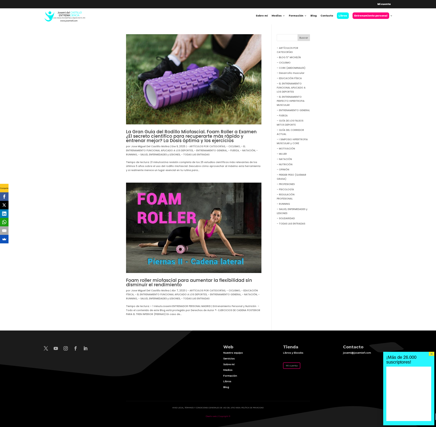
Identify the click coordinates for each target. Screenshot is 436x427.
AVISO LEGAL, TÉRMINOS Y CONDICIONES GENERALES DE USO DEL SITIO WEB (206, 408)
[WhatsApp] (4, 222)
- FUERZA (233, 150)
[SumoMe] (4, 239)
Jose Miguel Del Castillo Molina (150, 146)
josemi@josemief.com (357, 352)
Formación (296, 15)
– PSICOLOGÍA (285, 189)
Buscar (303, 37)
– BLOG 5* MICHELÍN (289, 57)
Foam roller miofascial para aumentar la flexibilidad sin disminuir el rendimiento (189, 282)
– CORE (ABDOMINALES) (291, 68)
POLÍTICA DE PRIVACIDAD (252, 408)
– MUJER (282, 154)
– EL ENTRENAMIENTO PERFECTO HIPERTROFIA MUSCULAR (291, 101)
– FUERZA (282, 115)
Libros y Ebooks (293, 352)
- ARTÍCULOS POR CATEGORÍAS (206, 146)
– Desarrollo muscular (291, 73)
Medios (277, 15)
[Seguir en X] (46, 348)
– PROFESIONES (286, 184)
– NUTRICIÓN (284, 164)
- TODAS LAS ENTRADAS (195, 154)
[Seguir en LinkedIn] (85, 348)
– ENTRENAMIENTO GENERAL (293, 110)
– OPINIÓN (283, 169)
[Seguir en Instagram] (65, 348)
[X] (4, 205)
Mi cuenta (292, 365)
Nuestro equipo (233, 352)
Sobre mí (262, 15)
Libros (227, 381)
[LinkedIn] (4, 213)
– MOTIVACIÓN (286, 148)
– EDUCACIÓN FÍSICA (289, 78)
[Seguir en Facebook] (75, 348)
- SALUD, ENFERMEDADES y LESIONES (159, 154)
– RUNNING (283, 204)
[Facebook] (4, 196)
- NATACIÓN (247, 150)
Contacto (327, 15)
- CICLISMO (233, 146)
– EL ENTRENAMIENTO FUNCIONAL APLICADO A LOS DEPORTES (291, 87)
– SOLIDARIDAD (286, 218)
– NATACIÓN (284, 159)
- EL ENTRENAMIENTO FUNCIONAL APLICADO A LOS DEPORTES (171, 294)
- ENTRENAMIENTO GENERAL (210, 150)
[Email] (4, 230)
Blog (313, 15)
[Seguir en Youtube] (55, 348)
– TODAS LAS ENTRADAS (291, 223)
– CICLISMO (284, 62)
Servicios (229, 358)
